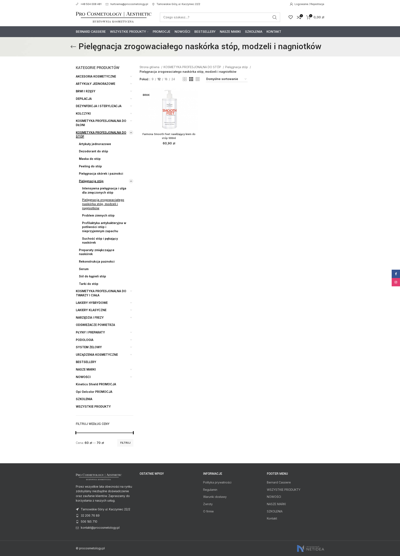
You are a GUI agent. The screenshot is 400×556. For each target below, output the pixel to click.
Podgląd (195, 104)
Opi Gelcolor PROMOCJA (94, 391)
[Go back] (73, 47)
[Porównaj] (195, 95)
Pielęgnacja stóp (91, 181)
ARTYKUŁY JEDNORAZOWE (95, 83)
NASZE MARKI (86, 369)
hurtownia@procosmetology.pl (129, 4)
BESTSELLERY (86, 362)
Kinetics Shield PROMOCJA (96, 384)
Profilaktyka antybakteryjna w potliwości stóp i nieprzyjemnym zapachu (104, 227)
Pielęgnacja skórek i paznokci (101, 173)
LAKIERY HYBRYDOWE (92, 302)
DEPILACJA (84, 98)
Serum (84, 269)
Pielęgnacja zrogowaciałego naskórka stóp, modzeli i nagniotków (103, 204)
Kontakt (272, 518)
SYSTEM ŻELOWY (89, 347)
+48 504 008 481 (90, 4)
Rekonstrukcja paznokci (97, 261)
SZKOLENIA (84, 399)
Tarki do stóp (88, 284)
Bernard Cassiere (279, 482)
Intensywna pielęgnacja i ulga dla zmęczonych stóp (104, 190)
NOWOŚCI (83, 377)
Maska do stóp (90, 158)
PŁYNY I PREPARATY (90, 332)
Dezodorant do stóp (93, 151)
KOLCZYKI (83, 113)
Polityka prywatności (217, 482)
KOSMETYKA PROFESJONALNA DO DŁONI (101, 123)
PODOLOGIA (84, 340)
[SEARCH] (274, 17)
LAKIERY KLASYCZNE (91, 310)
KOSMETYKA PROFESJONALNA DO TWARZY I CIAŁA (101, 293)
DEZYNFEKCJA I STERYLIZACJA (98, 106)
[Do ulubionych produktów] (195, 114)
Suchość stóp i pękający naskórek (100, 240)
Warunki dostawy (215, 496)
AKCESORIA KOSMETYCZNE (96, 76)
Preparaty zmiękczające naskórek (96, 252)
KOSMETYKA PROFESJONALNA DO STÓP (101, 134)
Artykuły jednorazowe (95, 144)
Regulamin (210, 489)
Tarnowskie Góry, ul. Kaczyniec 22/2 (178, 4)
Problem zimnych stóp (98, 215)
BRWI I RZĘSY (85, 91)
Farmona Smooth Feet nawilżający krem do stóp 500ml (168, 136)
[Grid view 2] (185, 79)
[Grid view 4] (198, 79)
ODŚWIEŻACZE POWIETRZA (95, 325)
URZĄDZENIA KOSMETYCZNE (97, 354)
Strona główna (150, 67)
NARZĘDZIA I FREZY (90, 317)
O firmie (208, 511)
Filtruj (125, 442)
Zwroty (208, 504)
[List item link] (104, 515)
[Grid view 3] (191, 79)
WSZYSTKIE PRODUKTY (93, 406)
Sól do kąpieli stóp (92, 276)
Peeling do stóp (90, 166)
